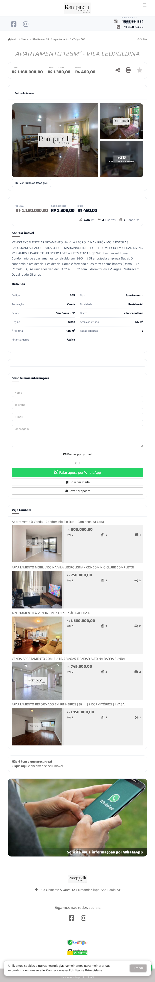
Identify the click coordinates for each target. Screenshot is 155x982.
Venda (24, 39)
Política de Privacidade (85, 970)
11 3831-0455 (133, 27)
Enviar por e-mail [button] (79, 454)
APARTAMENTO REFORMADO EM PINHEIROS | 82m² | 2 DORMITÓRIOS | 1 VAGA (68, 704)
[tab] (24, 93)
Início (14, 39)
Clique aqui (19, 766)
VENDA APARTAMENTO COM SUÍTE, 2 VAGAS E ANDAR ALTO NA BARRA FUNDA (68, 658)
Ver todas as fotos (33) (33, 182)
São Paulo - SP (40, 39)
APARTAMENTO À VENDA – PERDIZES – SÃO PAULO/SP (51, 613)
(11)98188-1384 (132, 22)
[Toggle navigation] (144, 5)
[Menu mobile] (77, 8)
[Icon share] (14, 24)
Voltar (143, 39)
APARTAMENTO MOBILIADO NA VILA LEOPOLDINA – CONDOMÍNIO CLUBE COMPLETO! (73, 567)
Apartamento (60, 39)
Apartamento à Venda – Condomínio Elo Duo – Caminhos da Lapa (58, 521)
